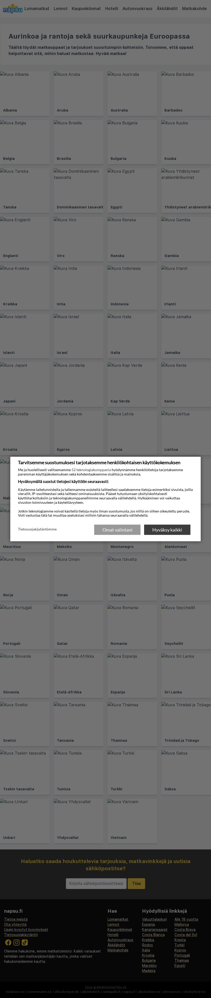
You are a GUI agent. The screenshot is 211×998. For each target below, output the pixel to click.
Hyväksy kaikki (167, 530)
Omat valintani (117, 530)
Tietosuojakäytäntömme (37, 529)
